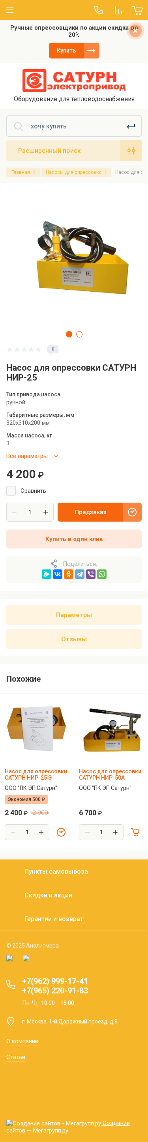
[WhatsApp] (102, 574)
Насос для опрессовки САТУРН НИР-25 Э (36, 774)
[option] (74, 257)
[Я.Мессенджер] (46, 574)
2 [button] (79, 334)
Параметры (74, 615)
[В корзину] (135, 832)
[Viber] (91, 574)
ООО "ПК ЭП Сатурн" (31, 788)
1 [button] (69, 334)
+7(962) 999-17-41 (55, 981)
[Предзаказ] (61, 832)
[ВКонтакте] (57, 574)
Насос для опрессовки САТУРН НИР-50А (110, 774)
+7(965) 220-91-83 (55, 990)
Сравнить (33, 490)
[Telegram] (79, 574)
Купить (66, 50)
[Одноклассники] (68, 574)
